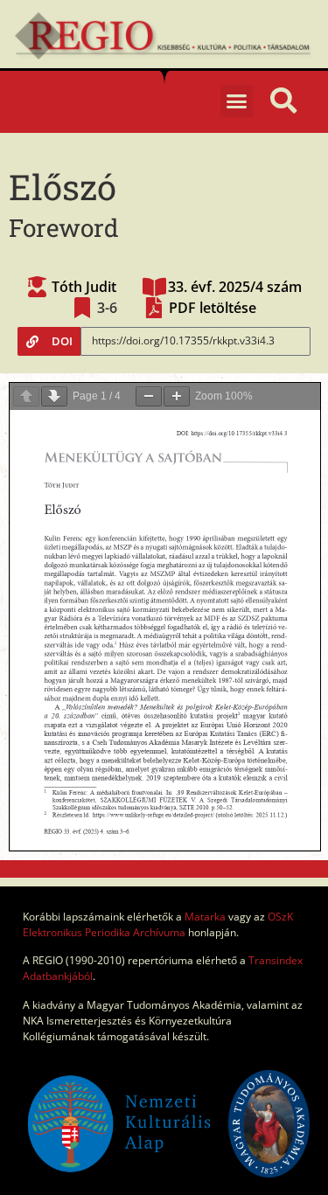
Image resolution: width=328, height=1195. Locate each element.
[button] (237, 101)
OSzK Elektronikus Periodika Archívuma (158, 924)
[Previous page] (26, 396)
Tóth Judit (84, 286)
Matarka (205, 916)
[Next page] (54, 396)
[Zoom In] (177, 396)
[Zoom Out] (149, 396)
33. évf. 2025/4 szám (235, 286)
